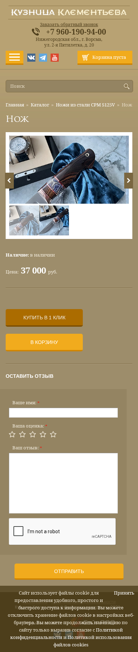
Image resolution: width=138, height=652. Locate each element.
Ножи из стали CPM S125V (85, 104)
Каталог (40, 104)
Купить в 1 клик (44, 317)
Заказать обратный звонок (69, 24)
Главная (15, 104)
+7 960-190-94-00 (76, 32)
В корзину (44, 342)
